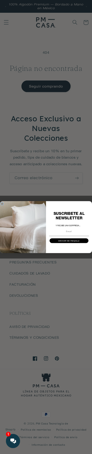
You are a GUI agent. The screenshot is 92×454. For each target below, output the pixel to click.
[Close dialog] (2, 203)
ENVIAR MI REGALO (69, 241)
